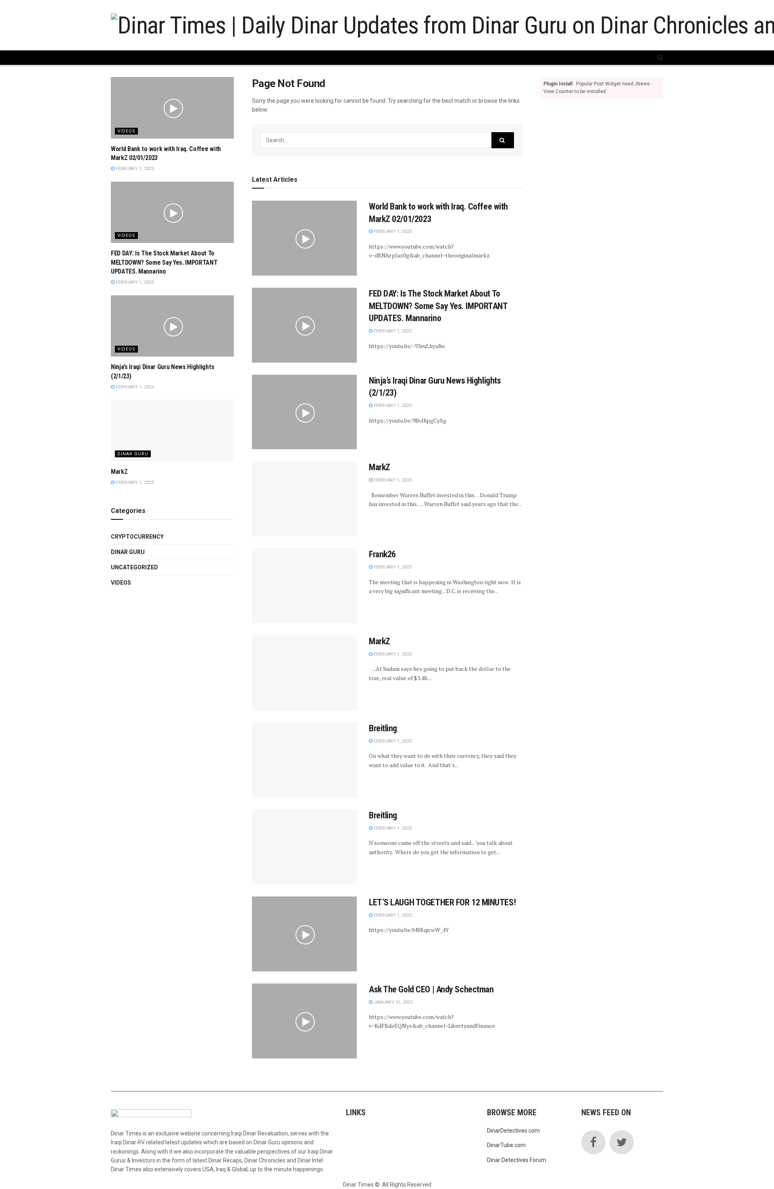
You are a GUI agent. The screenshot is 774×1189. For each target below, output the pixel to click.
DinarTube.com (506, 1145)
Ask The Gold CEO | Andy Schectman (431, 989)
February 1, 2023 (392, 231)
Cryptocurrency (137, 536)
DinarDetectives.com (513, 1130)
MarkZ (379, 467)
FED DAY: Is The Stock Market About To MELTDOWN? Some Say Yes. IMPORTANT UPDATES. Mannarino (438, 306)
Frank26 (382, 554)
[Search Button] (502, 140)
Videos (126, 131)
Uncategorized (134, 567)
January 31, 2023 (392, 1002)
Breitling (383, 728)
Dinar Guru (132, 454)
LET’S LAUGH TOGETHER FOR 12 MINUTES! (442, 902)
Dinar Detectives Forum (516, 1160)
